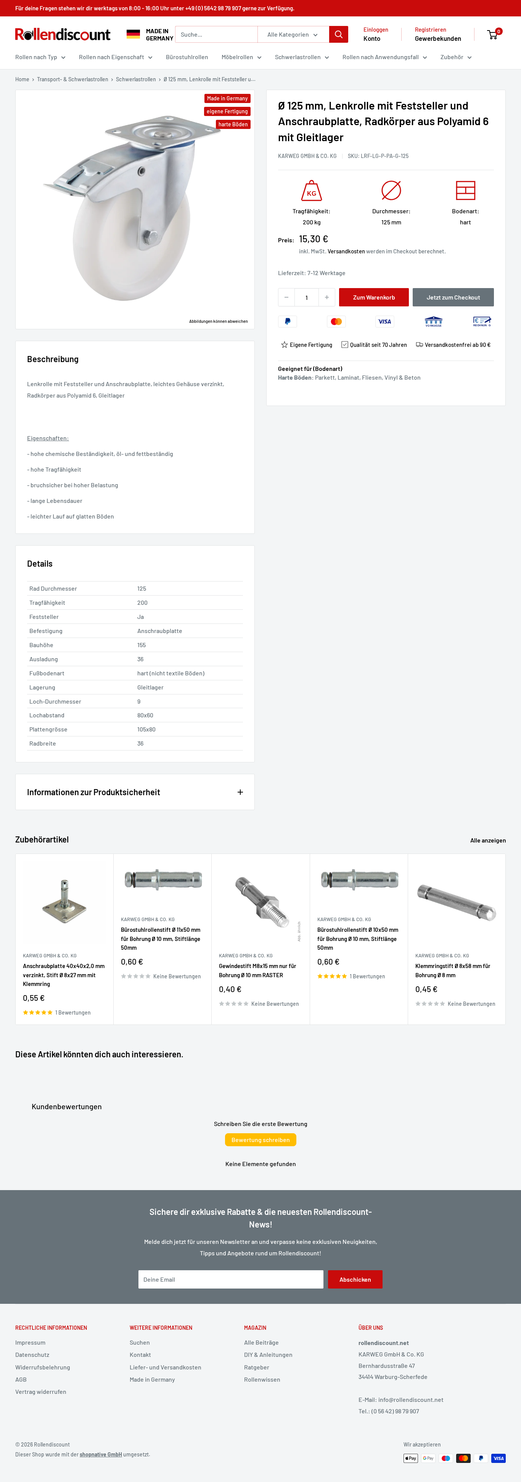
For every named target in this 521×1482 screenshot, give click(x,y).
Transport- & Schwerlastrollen (72, 79)
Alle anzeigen (488, 840)
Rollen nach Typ (36, 56)
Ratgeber (256, 1367)
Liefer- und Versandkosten (165, 1367)
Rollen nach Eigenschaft (111, 56)
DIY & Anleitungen (268, 1354)
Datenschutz (32, 1354)
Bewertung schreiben (261, 1139)
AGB (21, 1379)
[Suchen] (338, 34)
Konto (371, 38)
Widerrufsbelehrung (42, 1367)
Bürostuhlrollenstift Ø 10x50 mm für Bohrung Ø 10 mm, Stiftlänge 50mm (357, 938)
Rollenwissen (262, 1379)
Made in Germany (152, 1379)
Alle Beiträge (261, 1342)
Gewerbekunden (438, 38)
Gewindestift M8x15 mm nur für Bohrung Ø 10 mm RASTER (257, 970)
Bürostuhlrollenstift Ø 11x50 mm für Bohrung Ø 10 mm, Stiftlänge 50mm (160, 938)
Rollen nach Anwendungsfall (381, 56)
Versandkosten (346, 251)
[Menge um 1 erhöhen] (327, 297)
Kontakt (140, 1354)
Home (22, 79)
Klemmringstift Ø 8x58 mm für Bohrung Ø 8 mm (452, 970)
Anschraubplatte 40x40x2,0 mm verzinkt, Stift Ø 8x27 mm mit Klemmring (64, 974)
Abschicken (355, 1279)
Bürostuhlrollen (187, 56)
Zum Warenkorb (374, 297)
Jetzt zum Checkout (453, 297)
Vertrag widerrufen (40, 1391)
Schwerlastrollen (298, 56)
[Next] (506, 939)
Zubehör (452, 56)
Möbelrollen (237, 56)
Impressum (30, 1342)
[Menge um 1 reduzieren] (286, 297)
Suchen (140, 1342)
